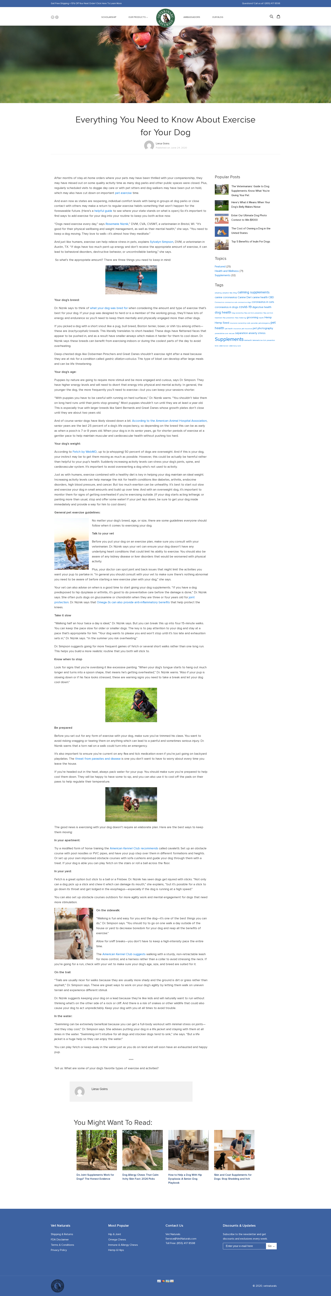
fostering (242, 318)
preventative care (221, 333)
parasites (254, 323)
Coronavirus (219, 302)
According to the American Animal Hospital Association (169, 421)
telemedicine (258, 340)
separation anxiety (246, 333)
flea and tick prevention (253, 313)
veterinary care (235, 346)
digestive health (261, 307)
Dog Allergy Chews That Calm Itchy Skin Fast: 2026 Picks (140, 1176)
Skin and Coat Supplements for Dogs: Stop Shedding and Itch (233, 1176)
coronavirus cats (231, 302)
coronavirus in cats (263, 302)
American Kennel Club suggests (124, 954)
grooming (252, 317)
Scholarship (108, 17)
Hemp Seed (222, 323)
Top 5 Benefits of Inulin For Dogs (250, 241)
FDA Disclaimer (60, 1239)
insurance (233, 323)
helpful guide (103, 211)
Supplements (222, 275)
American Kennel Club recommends (134, 848)
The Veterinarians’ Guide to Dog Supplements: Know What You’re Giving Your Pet (250, 191)
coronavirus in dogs (226, 307)
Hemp (268, 317)
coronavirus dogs (244, 302)
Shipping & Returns (62, 1234)
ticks (216, 346)
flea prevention (228, 318)
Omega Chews (117, 1239)
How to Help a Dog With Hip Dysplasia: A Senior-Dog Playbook (185, 1178)
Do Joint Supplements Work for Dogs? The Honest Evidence (95, 1176)
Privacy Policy (59, 1250)
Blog (235, 293)
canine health (260, 297)
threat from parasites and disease (98, 759)
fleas (237, 318)
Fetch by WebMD (85, 452)
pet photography (263, 328)
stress (261, 333)
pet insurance (247, 328)
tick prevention (269, 340)
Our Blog (217, 17)
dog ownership (238, 313)
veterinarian (223, 346)
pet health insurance (233, 328)
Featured (220, 266)
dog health (223, 312)
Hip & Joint (114, 1234)
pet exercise (123, 193)
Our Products (137, 17)
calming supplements (254, 292)
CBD (271, 297)
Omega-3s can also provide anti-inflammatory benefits (133, 602)
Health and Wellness (227, 271)
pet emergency (264, 323)
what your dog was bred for (109, 308)
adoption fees (227, 293)
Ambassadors (191, 17)
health (261, 318)
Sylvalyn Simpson (161, 242)
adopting (218, 293)
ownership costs (244, 323)
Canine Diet (245, 297)
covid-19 (245, 307)
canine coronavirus (226, 297)
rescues (231, 333)
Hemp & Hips (116, 1250)
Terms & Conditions (62, 1245)
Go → (271, 1246)
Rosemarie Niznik (117, 224)
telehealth (248, 340)
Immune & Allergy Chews (123, 1245)
